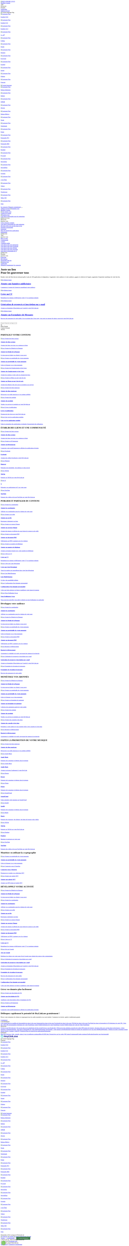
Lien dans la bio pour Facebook (51, 1023)
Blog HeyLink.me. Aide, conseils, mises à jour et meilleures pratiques (20, 1034)
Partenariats (47, 1031)
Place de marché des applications (35, 1031)
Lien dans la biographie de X (101, 1023)
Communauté (74, 1034)
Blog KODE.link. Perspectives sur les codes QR (52, 1034)
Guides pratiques (82, 1034)
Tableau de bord (5, 11)
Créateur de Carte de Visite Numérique (78, 1025)
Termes (3, 1238)
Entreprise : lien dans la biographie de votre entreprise (25, 1029)
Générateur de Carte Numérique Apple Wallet (29, 1025)
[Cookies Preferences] (3, 1243)
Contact (68, 1034)
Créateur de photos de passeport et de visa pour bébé (84, 1029)
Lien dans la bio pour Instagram (33, 1023)
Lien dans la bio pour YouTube (84, 1023)
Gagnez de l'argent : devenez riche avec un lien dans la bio (99, 1028)
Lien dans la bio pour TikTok (68, 1023)
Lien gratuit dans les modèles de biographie (13, 1023)
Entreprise (67, 1029)
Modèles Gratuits (5, 3)
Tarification (4, 9)
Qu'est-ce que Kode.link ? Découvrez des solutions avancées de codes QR (62, 1028)
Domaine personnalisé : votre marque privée (52, 1029)
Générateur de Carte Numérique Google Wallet (55, 1025)
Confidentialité (10, 1238)
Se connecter (4, 207)
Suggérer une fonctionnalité (101, 1034)
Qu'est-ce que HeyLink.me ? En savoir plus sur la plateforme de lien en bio (21, 1028)
